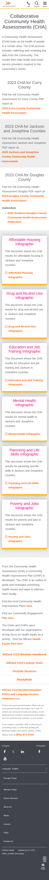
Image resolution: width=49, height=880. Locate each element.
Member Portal (10, 789)
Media (6, 815)
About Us (8, 807)
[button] (37, 4)
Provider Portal (10, 778)
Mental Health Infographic (24, 433)
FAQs (6, 833)
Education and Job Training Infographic (25, 382)
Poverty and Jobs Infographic (19, 539)
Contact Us (8, 841)
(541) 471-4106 (25, 734)
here (29, 606)
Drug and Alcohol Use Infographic (22, 328)
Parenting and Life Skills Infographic (23, 485)
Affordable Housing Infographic (20, 275)
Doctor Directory (11, 798)
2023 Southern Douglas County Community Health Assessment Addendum (27, 217)
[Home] (9, 4)
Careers (7, 824)
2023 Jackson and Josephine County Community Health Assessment (20, 157)
